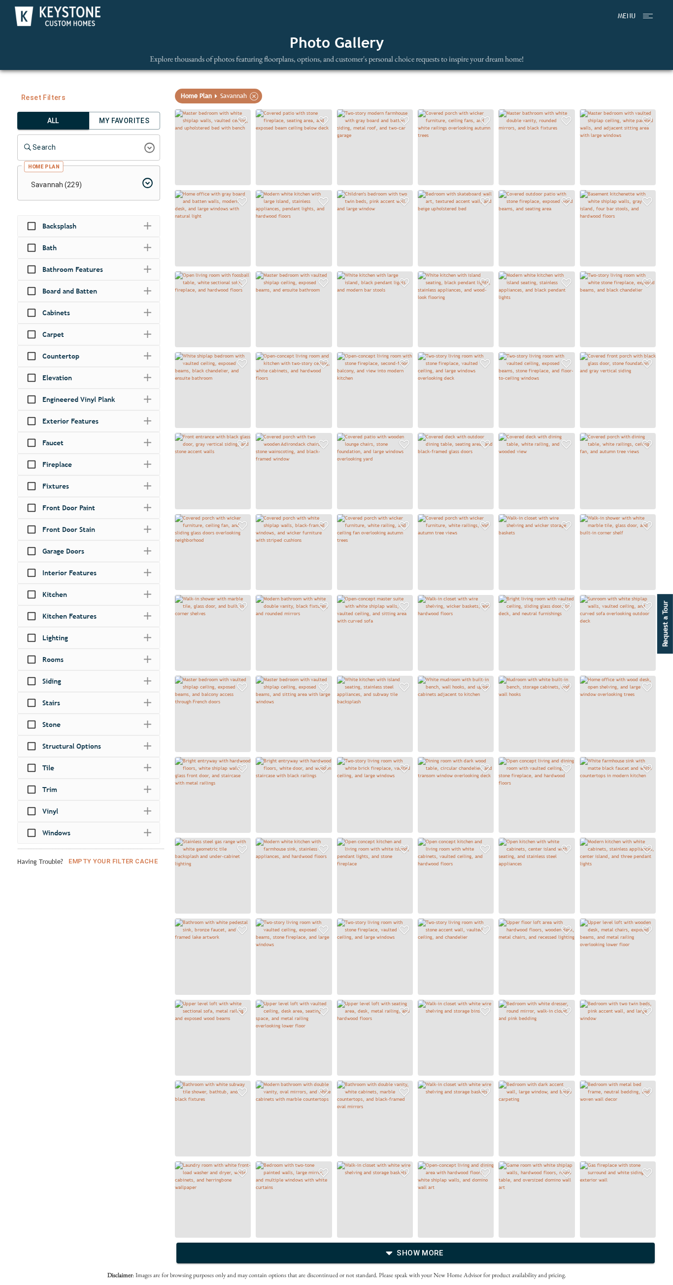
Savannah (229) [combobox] (56, 185)
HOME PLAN (43, 166)
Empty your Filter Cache (113, 861)
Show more (420, 1253)
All (53, 121)
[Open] (149, 147)
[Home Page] (58, 16)
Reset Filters (43, 97)
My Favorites (124, 121)
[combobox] (81, 147)
